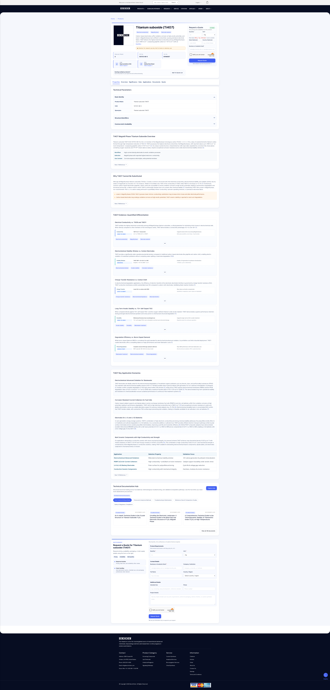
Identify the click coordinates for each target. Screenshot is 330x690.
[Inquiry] (326, 675)
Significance (133, 82)
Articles (192, 8)
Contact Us (193, 668)
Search (174, 2)
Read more (138, 44)
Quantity (153, 551)
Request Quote (202, 60)
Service (176, 8)
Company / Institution (189, 564)
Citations (184, 8)
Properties (116, 82)
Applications (147, 82)
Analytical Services (171, 659)
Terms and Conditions (196, 674)
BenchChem (125, 8)
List (207, 3)
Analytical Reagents (148, 662)
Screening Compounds (149, 656)
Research (167, 8)
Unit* (204, 31)
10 (164, 442)
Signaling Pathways (153, 8)
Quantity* (191, 31)
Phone (185, 585)
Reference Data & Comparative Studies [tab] (186, 500)
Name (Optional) (193, 40)
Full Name (153, 572)
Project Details (154, 592)
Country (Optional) (207, 40)
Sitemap (192, 671)
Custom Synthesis (171, 656)
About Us (192, 665)
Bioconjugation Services (172, 662)
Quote (164, 82)
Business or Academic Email (158, 564)
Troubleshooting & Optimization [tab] (163, 500)
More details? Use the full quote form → (202, 63)
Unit (185, 551)
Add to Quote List (177, 72)
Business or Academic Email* (196, 46)
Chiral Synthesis (170, 665)
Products (140, 8)
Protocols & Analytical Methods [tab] (142, 500)
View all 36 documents (208, 531)
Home (113, 19)
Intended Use (154, 585)
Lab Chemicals (147, 659)
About (208, 8)
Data (140, 82)
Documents (156, 82)
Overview (124, 82)
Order (200, 8)
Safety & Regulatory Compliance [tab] (123, 504)
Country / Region (188, 572)
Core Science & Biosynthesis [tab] (122, 500)
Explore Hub (211, 488)
